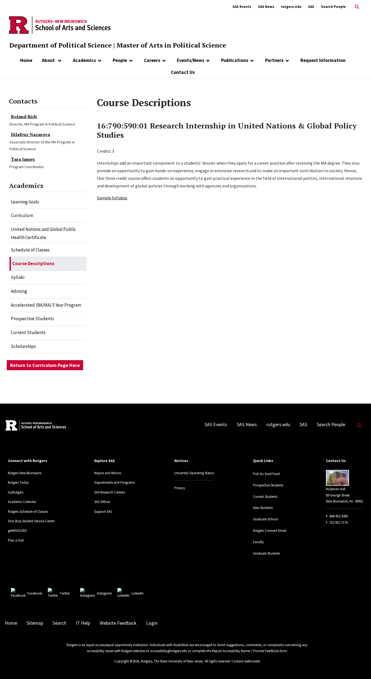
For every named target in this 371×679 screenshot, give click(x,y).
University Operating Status (194, 473)
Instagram (104, 593)
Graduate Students (266, 553)
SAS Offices (102, 501)
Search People (333, 6)
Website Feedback (118, 623)
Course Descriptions (33, 263)
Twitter (65, 593)
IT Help (83, 623)
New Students (263, 507)
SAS (311, 6)
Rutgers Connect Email (269, 530)
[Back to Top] (359, 666)
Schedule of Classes (30, 250)
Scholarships (23, 346)
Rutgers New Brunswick (24, 473)
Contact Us (183, 72)
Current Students (28, 332)
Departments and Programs (114, 482)
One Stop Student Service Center (31, 521)
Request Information (322, 60)
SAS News (266, 6)
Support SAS (103, 511)
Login (152, 623)
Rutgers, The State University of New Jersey (172, 661)
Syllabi (17, 277)
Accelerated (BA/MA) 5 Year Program (46, 305)
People (120, 60)
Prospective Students (32, 319)
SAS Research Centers (109, 492)
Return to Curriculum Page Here (45, 365)
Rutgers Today (18, 482)
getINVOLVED (17, 530)
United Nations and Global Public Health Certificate (43, 233)
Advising (19, 291)
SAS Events (241, 6)
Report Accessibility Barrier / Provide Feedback (245, 651)
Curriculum (22, 215)
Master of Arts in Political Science (171, 45)
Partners (274, 60)
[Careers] (164, 60)
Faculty (258, 542)
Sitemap (35, 623)
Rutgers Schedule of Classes (28, 511)
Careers (152, 60)
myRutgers (15, 492)
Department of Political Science (60, 45)
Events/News (190, 60)
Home (26, 60)
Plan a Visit (16, 540)
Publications (234, 60)
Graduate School (265, 519)
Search (59, 623)
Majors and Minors (107, 473)
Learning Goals (25, 202)
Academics (84, 60)
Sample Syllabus (112, 197)
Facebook (34, 593)
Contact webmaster (245, 661)
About (49, 60)
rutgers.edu (291, 6)
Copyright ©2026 (126, 661)
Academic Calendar (22, 501)
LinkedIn (137, 593)
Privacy (179, 488)
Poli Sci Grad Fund (266, 473)
